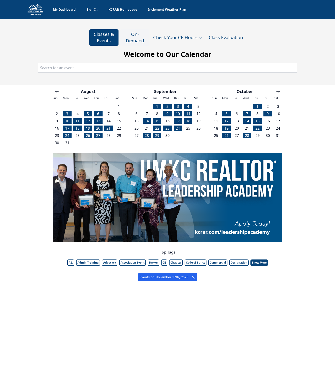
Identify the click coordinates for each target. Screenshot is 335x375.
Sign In (92, 9)
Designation (239, 262)
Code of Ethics (195, 262)
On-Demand (135, 37)
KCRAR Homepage (122, 9)
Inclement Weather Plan (167, 9)
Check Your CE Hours (175, 37)
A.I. (71, 262)
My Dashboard (64, 9)
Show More (259, 262)
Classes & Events (104, 37)
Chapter (175, 262)
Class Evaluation (226, 37)
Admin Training (88, 262)
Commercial (218, 262)
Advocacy (109, 262)
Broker (153, 262)
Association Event (132, 262)
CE (164, 262)
